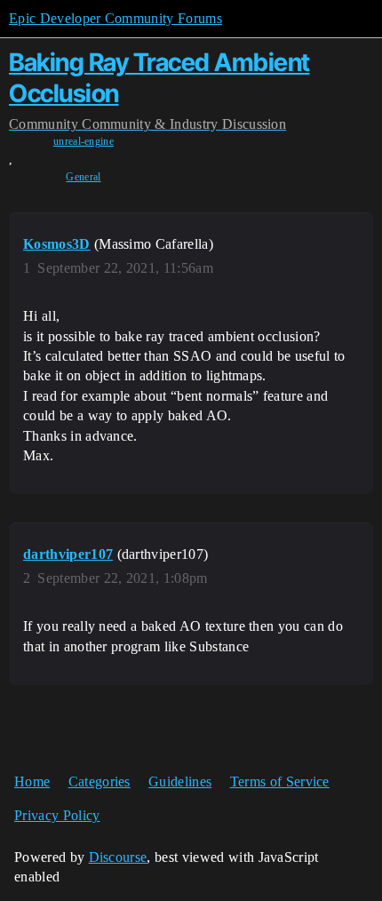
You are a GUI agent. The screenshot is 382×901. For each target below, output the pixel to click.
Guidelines (179, 781)
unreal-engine (83, 141)
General (83, 177)
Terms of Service (280, 781)
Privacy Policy (56, 815)
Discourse (118, 857)
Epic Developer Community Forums (115, 18)
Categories (99, 781)
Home (32, 781)
